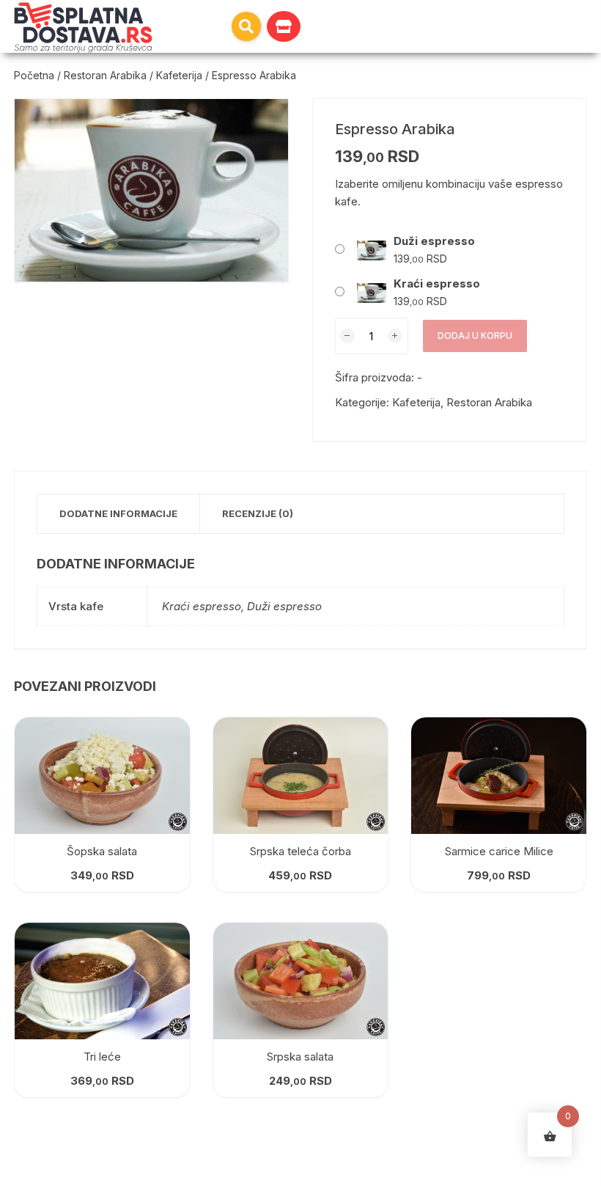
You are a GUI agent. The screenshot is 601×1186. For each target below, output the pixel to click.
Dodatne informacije (118, 513)
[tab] (118, 513)
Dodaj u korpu (475, 335)
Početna (34, 75)
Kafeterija (179, 75)
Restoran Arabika (105, 75)
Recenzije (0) (257, 513)
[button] (246, 26)
